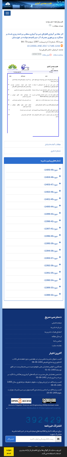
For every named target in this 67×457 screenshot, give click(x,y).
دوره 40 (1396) (51, 236)
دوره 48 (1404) (51, 177)
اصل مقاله (41, 55)
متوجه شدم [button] (8, 451)
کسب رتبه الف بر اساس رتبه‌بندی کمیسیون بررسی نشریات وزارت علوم (35, 391)
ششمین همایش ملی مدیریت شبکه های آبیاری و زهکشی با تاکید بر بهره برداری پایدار (34, 375)
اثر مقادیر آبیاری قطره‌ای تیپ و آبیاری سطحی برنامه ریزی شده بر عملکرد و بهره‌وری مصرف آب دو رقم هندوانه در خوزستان (34, 36)
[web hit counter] (43, 420)
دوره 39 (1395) (51, 243)
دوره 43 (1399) (51, 214)
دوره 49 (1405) (51, 170)
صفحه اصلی (57, 323)
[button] (40, 453)
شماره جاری (56, 151)
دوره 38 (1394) (51, 251)
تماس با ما (57, 341)
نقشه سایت (57, 345)
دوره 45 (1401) (51, 199)
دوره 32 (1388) (51, 295)
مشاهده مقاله (58, 55)
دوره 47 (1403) (51, 184)
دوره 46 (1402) (51, 192)
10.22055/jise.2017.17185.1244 (43, 46)
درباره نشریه (56, 327)
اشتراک (10, 439)
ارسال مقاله (57, 336)
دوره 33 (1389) (51, 288)
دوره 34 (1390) (51, 280)
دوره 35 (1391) (51, 273)
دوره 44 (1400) (51, 207)
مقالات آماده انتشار (53, 144)
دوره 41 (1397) (51, 229)
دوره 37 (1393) (51, 258)
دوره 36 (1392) (51, 265)
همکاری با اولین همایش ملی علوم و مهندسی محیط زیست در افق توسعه (36, 368)
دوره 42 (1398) (51, 221)
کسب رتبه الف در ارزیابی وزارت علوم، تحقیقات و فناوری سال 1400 (34, 382)
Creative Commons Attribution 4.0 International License (34, 408)
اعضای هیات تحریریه (53, 332)
